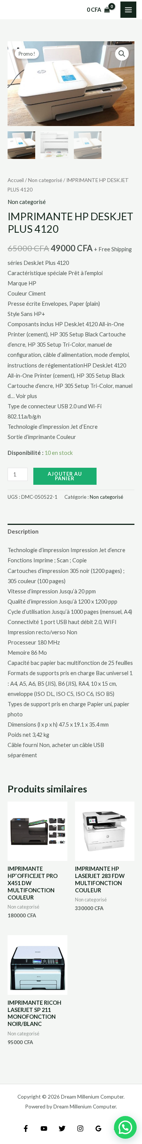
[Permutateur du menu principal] (128, 9)
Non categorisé (45, 180)
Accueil (16, 180)
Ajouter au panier (65, 476)
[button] (122, 54)
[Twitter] (62, 1128)
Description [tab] (23, 531)
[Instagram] (80, 1128)
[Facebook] (25, 1128)
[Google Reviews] (98, 1128)
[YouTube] (44, 1128)
